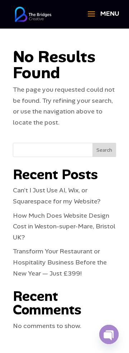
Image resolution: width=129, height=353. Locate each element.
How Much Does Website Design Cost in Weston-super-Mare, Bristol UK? (64, 226)
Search (104, 150)
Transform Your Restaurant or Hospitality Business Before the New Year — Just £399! (60, 262)
